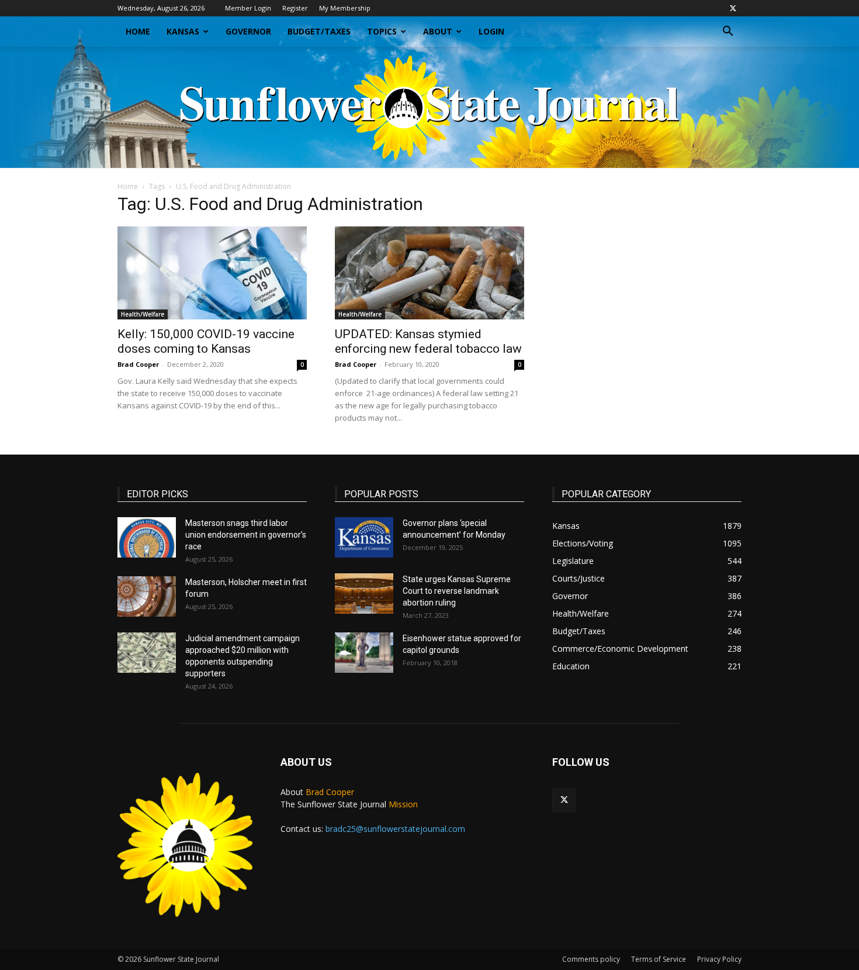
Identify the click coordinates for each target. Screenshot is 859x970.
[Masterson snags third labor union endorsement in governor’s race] (146, 537)
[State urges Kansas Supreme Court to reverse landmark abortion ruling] (364, 593)
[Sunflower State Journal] (429, 107)
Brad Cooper (138, 364)
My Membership (344, 8)
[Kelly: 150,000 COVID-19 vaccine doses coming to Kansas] (212, 272)
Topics (382, 31)
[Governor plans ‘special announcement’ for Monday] (364, 537)
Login (491, 31)
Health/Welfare (142, 314)
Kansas (183, 31)
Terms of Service (658, 959)
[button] (727, 32)
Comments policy (591, 959)
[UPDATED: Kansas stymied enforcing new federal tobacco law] (429, 272)
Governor (248, 31)
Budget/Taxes (319, 31)
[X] (733, 8)
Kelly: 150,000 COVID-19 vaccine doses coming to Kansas (206, 341)
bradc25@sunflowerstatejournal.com (395, 828)
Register (295, 8)
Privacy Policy (719, 959)
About (437, 31)
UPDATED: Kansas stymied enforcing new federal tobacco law (428, 341)
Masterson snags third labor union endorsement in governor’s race (245, 534)
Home (138, 31)
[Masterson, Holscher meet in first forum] (146, 596)
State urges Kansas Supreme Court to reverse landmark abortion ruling (457, 591)
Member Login (248, 8)
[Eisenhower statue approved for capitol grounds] (364, 652)
